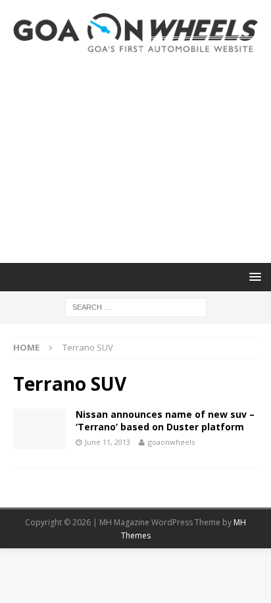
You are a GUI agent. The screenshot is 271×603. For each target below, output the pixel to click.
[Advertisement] (135, 157)
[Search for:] (136, 306)
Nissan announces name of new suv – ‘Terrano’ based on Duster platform (165, 420)
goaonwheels (171, 442)
